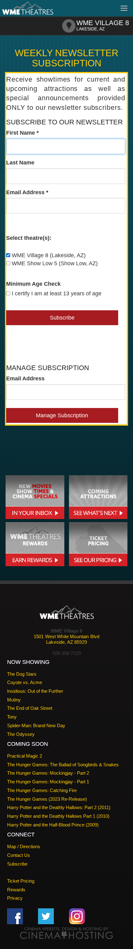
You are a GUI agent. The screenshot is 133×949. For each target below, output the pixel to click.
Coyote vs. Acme (24, 682)
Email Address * (27, 192)
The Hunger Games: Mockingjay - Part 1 (48, 781)
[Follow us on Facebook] (15, 916)
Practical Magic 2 (24, 756)
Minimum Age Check (33, 284)
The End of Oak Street (29, 708)
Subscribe (17, 863)
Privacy (15, 898)
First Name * (22, 133)
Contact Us (18, 855)
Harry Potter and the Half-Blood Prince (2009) (53, 824)
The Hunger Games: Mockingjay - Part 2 (48, 773)
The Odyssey (21, 734)
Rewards (16, 889)
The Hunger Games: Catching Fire (42, 790)
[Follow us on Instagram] (77, 916)
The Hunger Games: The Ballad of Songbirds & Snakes (63, 764)
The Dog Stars (21, 674)
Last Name (20, 162)
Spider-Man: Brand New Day (36, 725)
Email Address (25, 378)
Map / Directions (23, 846)
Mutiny (14, 699)
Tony (12, 716)
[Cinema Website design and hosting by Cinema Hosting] (66, 933)
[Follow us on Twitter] (46, 916)
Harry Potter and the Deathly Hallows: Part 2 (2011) (58, 807)
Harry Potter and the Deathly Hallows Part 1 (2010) (58, 816)
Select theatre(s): (28, 238)
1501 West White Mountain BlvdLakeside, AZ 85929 (66, 639)
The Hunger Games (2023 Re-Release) (47, 799)
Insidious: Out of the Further (35, 691)
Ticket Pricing (20, 881)
